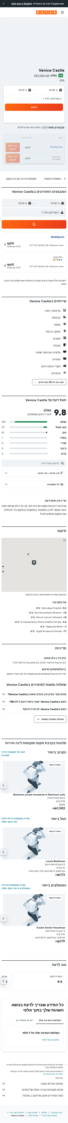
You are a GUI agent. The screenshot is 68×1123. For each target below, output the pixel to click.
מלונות (44, 1112)
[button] (3, 3)
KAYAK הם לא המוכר (51, 1083)
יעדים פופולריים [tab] (24, 1020)
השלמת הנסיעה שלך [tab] (50, 1020)
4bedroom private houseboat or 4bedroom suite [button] (39, 794)
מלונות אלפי (33, 1115)
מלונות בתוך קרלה (49, 1115)
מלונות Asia (32, 1112)
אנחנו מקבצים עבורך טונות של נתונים (42, 1089)
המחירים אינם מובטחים (53, 1074)
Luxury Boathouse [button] (55, 861)
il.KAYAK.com (56, 1112)
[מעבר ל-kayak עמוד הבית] (46, 12)
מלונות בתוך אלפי (50, 1039)
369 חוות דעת (42, 75)
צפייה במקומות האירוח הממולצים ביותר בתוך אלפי (16, 886)
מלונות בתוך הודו (17, 1112)
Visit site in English (21, 3)
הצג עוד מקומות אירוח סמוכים (13, 753)
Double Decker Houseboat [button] (51, 927)
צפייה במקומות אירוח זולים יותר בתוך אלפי (16, 820)
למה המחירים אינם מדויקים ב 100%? (42, 1095)
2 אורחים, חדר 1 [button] (52, 98)
